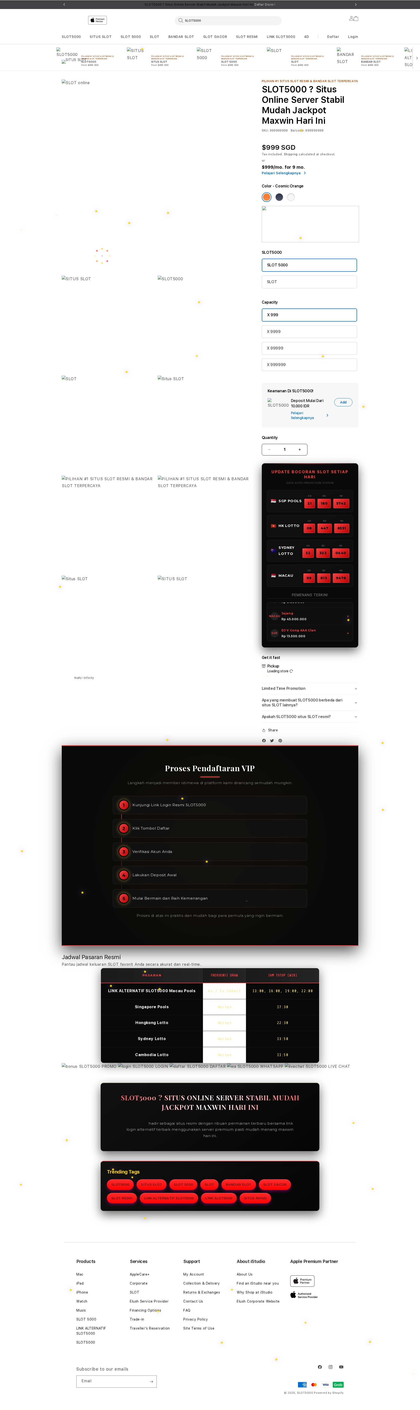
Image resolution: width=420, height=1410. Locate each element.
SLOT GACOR (215, 37)
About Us (245, 1274)
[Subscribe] (151, 1381)
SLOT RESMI (247, 37)
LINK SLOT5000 (281, 37)
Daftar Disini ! (264, 4)
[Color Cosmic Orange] (266, 197)
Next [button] (355, 4)
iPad (80, 1283)
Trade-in (137, 1319)
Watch (82, 1301)
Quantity (270, 437)
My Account (193, 1274)
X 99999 (275, 348)
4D (306, 37)
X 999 (272, 315)
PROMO (109, 1066)
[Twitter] (273, 741)
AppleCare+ (140, 1274)
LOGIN (162, 1066)
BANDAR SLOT (181, 37)
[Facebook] (265, 741)
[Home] (147, 40)
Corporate (139, 1283)
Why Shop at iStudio (254, 1292)
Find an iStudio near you (258, 1283)
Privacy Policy (195, 1319)
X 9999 (274, 331)
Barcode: (298, 130)
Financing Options (145, 1310)
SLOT (154, 37)
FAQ (187, 1310)
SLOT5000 (71, 37)
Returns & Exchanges (201, 1292)
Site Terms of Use (198, 1328)
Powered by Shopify (329, 1392)
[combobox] (228, 20)
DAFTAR (217, 1066)
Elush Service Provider (149, 1301)
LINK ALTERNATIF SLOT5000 (169, 1198)
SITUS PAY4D (255, 1198)
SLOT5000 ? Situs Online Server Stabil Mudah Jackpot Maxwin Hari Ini (210, 4)
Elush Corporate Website (258, 1301)
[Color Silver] (291, 197)
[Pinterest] (281, 741)
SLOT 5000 (131, 37)
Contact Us (193, 1301)
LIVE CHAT (338, 1066)
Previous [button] (64, 4)
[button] (71, 37)
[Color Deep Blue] (279, 197)
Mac (80, 1274)
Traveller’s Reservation (150, 1328)
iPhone (82, 1292)
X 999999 (276, 364)
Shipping (291, 154)
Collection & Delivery (201, 1283)
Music (81, 1310)
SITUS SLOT (101, 37)
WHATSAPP (272, 1066)
